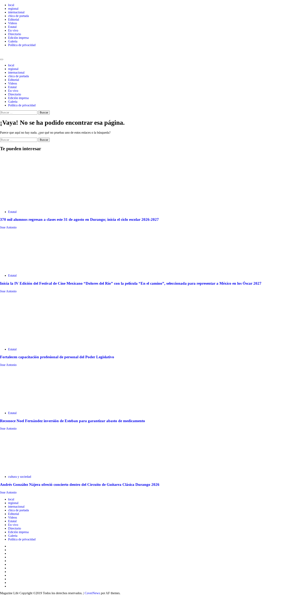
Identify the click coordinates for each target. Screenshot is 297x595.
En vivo (13, 30)
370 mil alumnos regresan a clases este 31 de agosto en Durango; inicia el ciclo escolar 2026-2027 (79, 219)
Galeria (12, 41)
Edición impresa (18, 37)
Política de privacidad (22, 45)
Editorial (13, 19)
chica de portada (18, 16)
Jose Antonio (8, 227)
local (11, 5)
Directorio (14, 34)
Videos (12, 23)
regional (13, 8)
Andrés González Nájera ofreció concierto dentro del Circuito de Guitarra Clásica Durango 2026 (79, 484)
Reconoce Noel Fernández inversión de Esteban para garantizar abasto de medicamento (72, 421)
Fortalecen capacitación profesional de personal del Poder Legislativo (57, 357)
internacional (16, 12)
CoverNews (92, 593)
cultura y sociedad (19, 476)
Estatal (12, 27)
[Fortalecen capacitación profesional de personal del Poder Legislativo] (30, 342)
